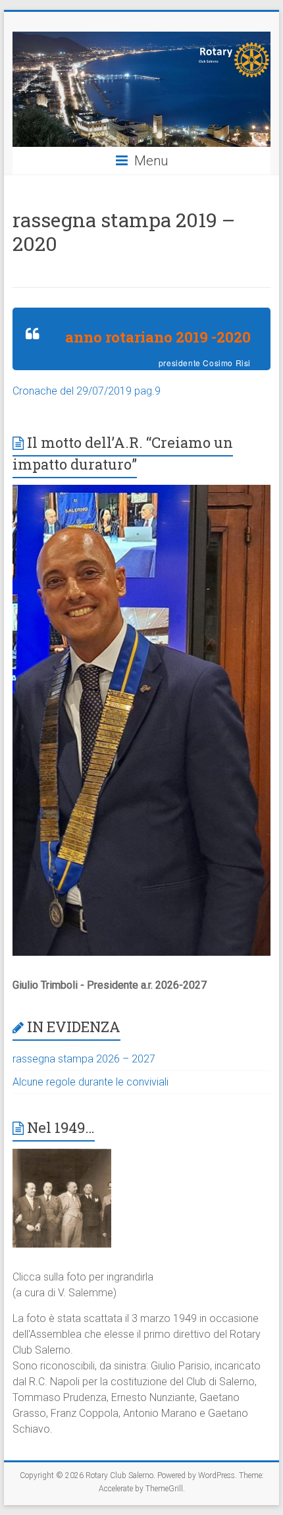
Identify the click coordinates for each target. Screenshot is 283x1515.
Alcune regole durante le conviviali (90, 1082)
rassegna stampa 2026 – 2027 (84, 1059)
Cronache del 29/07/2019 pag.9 (87, 391)
